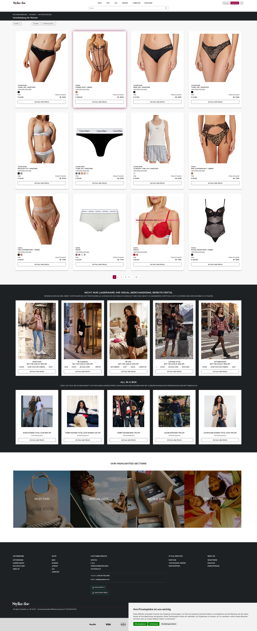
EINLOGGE (211, 563)
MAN (53, 560)
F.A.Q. (93, 563)
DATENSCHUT (96, 569)
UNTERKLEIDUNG (45, 14)
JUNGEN (55, 566)
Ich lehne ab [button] (154, 624)
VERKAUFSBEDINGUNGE (99, 566)
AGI (53, 569)
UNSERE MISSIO (18, 563)
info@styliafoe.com (102, 579)
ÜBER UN (16, 569)
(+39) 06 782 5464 (103, 576)
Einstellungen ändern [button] (168, 624)
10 (136, 277)
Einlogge (226, 3)
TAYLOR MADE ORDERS (177, 563)
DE (241, 3)
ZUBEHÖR (55, 572)
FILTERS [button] (16, 23)
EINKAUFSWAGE (213, 566)
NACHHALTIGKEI (19, 566)
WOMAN (32, 14)
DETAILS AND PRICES (42, 102)
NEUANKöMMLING (20, 14)
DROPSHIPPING (174, 566)
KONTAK (94, 560)
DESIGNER (148, 3)
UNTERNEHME (18, 560)
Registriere (234, 3)
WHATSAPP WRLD (101, 592)
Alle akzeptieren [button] (140, 624)
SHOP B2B (172, 560)
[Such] (167, 8)
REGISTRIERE (212, 560)
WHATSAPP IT (99, 587)
